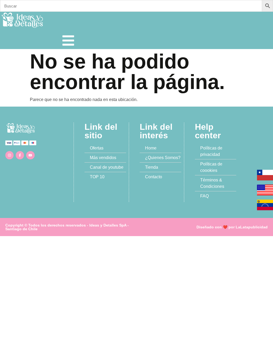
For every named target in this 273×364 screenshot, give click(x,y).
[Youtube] (30, 155)
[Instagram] (9, 155)
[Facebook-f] (20, 155)
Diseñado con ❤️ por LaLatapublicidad (232, 227)
